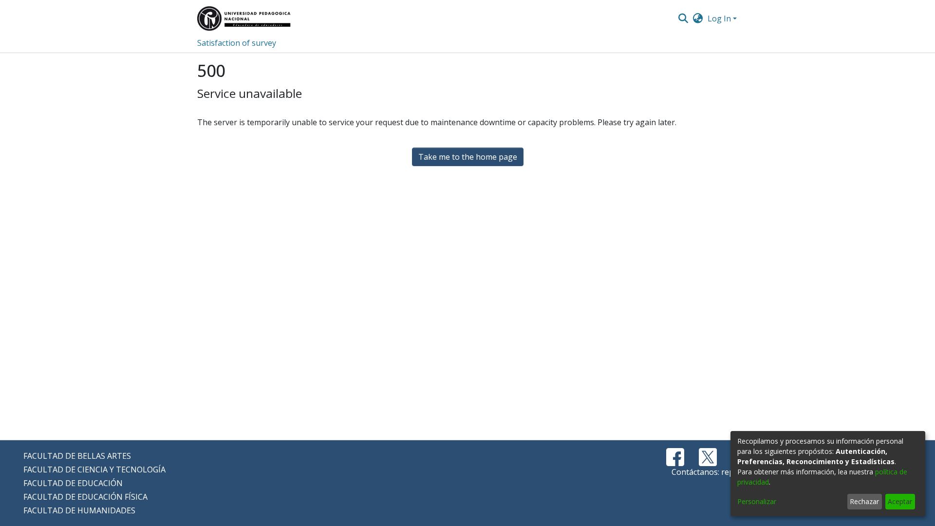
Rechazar (864, 501)
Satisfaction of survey (236, 43)
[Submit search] (683, 18)
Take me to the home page (467, 156)
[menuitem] (698, 18)
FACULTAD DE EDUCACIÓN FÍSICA (85, 496)
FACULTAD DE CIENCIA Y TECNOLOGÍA (94, 469)
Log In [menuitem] (719, 18)
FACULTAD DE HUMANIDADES (79, 510)
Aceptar (900, 501)
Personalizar (756, 501)
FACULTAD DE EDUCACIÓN (73, 483)
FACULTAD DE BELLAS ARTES (77, 456)
